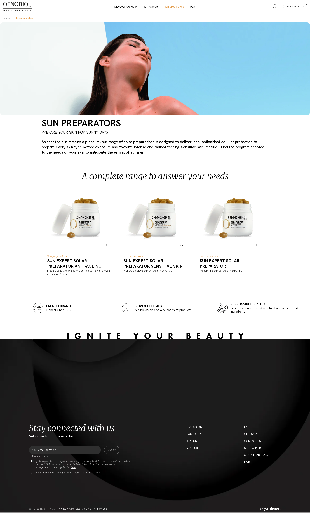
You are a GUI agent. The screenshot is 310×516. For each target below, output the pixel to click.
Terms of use (100, 508)
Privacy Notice (66, 508)
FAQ (247, 427)
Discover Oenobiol (125, 6)
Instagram (195, 427)
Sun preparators (174, 6)
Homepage (8, 18)
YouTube (193, 448)
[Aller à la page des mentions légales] (270, 509)
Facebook (194, 434)
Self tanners (151, 6)
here (73, 467)
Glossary (251, 434)
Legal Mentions (83, 508)
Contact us (252, 441)
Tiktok (192, 441)
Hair (192, 6)
